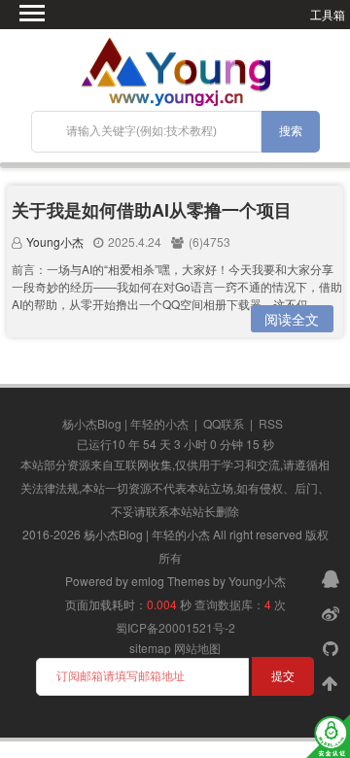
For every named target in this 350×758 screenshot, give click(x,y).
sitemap (150, 647)
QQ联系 (223, 423)
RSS (271, 423)
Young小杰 (55, 241)
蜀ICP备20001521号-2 (175, 627)
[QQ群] (332, 577)
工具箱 (327, 14)
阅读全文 (291, 318)
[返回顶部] (332, 682)
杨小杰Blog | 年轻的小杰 (125, 423)
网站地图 (197, 647)
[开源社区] (332, 647)
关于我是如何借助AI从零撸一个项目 (152, 210)
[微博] (332, 612)
